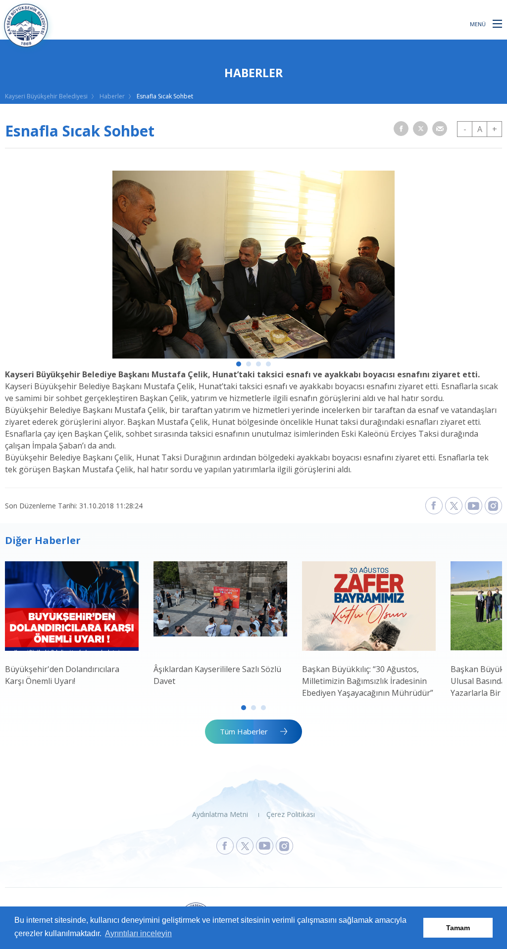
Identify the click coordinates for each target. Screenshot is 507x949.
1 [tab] (238, 364)
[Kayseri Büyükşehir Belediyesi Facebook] (434, 505)
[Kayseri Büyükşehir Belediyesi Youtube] (473, 505)
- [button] (464, 129)
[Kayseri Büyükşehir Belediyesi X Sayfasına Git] (245, 846)
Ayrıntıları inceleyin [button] (138, 933)
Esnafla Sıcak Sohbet (165, 96)
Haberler (112, 96)
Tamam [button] (458, 928)
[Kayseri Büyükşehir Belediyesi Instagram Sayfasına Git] (284, 846)
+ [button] (494, 129)
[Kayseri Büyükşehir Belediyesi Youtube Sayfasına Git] (264, 846)
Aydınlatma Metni (220, 814)
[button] (497, 23)
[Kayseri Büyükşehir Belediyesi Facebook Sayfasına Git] (225, 846)
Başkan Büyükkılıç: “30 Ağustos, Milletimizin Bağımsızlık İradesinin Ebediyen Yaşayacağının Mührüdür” (367, 681)
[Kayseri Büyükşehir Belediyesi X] (453, 505)
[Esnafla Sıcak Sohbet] (253, 355)
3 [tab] (258, 364)
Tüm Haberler (244, 731)
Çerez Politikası (290, 814)
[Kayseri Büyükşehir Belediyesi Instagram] (493, 505)
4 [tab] (268, 364)
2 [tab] (248, 364)
